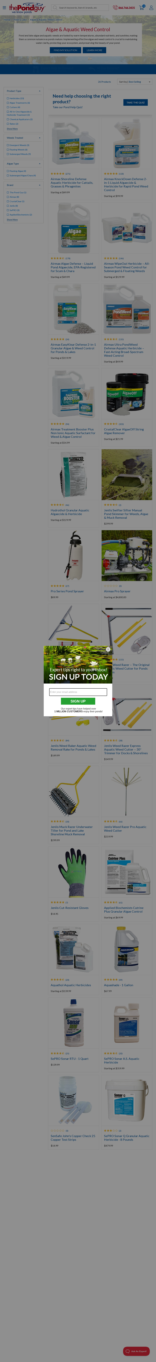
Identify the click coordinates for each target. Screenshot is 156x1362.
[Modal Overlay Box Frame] (78, 681)
